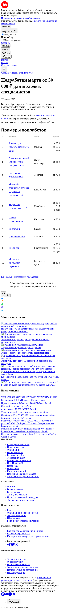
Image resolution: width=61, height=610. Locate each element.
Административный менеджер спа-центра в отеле (19, 162)
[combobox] (13, 601)
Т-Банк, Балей (44, 403)
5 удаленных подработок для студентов (21, 347)
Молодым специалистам (20, 72)
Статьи (4, 72)
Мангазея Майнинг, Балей (34, 431)
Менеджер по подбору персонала (14, 263)
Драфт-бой (14, 248)
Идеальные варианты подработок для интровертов (27, 369)
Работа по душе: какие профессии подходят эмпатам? (28, 385)
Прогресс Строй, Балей (33, 400)
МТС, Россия (50, 396)
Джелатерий (15, 229)
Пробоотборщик (17, 236)
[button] (4, 60)
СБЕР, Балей (29, 409)
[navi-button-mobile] (4, 69)
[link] (6, 53)
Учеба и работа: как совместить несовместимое (25, 353)
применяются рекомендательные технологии (26, 578)
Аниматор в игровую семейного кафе (19, 147)
